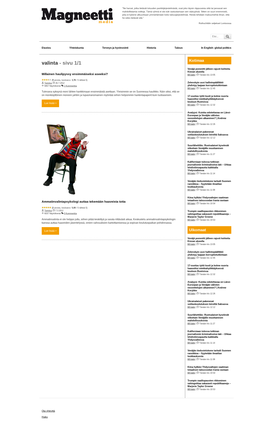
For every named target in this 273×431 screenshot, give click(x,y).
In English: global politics (216, 47)
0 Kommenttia (70, 213)
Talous (179, 47)
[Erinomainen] (50, 80)
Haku (45, 417)
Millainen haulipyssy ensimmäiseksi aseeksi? (75, 74)
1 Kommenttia (70, 86)
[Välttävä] (45, 80)
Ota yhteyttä (48, 411)
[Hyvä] (48, 80)
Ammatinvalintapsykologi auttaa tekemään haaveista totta (84, 201)
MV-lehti (191, 75)
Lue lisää (49, 103)
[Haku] (227, 36)
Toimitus (48, 83)
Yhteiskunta (76, 47)
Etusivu (46, 47)
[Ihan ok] (46, 80)
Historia (151, 47)
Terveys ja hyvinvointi (115, 47)
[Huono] (43, 80)
